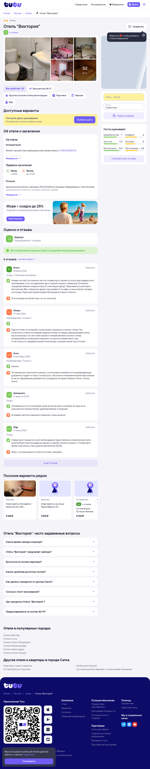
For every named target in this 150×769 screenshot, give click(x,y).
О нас (64, 704)
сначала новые (25, 259)
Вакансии (66, 708)
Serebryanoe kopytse (86, 665)
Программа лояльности (103, 711)
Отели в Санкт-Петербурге (17, 642)
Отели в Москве (12, 635)
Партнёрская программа (103, 744)
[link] (15, 219)
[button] (48, 710)
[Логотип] (13, 4)
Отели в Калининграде (15, 645)
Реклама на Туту (99, 740)
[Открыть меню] (144, 4)
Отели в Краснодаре (14, 649)
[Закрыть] (143, 35)
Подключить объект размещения (101, 735)
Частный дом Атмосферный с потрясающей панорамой (104, 669)
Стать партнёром (100, 729)
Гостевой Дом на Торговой (17, 669)
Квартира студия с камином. (18, 665)
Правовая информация (73, 716)
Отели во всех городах (15, 652)
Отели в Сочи (10, 638)
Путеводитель (98, 4)
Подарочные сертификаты (98, 705)
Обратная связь (129, 707)
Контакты (66, 712)
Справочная (81, 4)
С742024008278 (67, 150)
